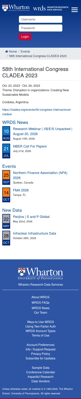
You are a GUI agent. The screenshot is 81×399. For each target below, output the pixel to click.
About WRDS (40, 297)
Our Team (40, 312)
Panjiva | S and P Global (31, 216)
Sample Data (40, 367)
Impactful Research (40, 376)
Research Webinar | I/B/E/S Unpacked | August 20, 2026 (42, 131)
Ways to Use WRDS (40, 322)
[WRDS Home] (35, 7)
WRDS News (41, 308)
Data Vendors (40, 381)
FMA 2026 (21, 189)
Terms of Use (40, 335)
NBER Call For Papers (30, 146)
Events (25, 51)
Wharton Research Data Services (40, 284)
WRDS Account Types (40, 331)
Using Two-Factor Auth (40, 326)
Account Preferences (40, 345)
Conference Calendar (40, 372)
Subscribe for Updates (40, 358)
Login (25, 36)
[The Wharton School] (40, 273)
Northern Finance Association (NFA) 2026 (40, 175)
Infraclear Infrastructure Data (34, 233)
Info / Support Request (40, 349)
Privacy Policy (40, 354)
